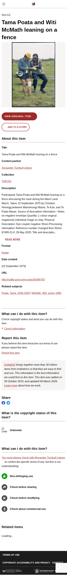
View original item (17, 116)
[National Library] (12, 570)
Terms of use (11, 555)
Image (5, 252)
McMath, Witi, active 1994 (46, 293)
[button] (64, 430)
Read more (12, 239)
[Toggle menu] (3, 4)
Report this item (11, 352)
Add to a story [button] (17, 127)
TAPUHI (6, 181)
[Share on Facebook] (3, 403)
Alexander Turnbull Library (17, 167)
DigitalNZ (9, 364)
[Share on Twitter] (8, 403)
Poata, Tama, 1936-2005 (16, 293)
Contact (57, 562)
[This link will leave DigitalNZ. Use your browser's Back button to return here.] (33, 74)
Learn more (10, 385)
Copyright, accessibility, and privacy (26, 562)
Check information (14, 328)
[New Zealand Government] (44, 570)
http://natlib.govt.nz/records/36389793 (23, 279)
